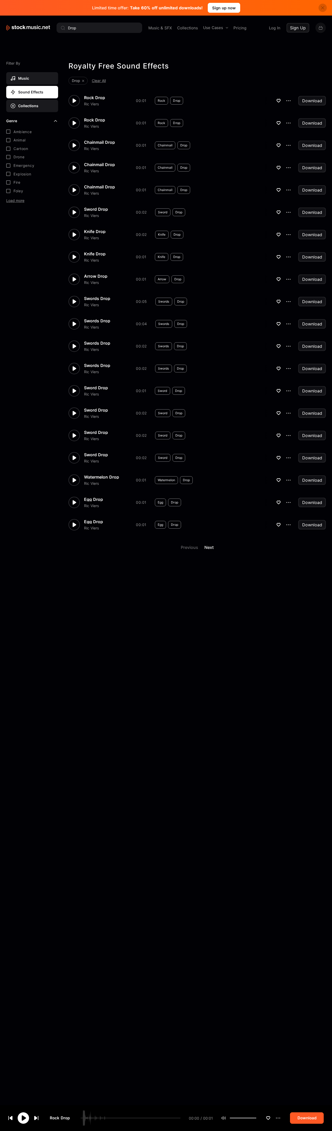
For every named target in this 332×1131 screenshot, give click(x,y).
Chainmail (165, 145)
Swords (163, 301)
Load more (15, 201)
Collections (187, 27)
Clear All (99, 80)
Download (312, 100)
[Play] (23, 1118)
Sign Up (298, 27)
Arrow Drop (95, 276)
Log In (274, 27)
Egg (160, 502)
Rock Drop (60, 1118)
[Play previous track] (10, 1118)
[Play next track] (36, 1118)
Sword (163, 212)
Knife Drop (95, 231)
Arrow (162, 279)
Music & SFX (160, 27)
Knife (162, 234)
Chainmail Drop (99, 142)
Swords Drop (97, 298)
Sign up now (224, 7)
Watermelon (166, 480)
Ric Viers (91, 104)
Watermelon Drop (101, 477)
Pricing (239, 27)
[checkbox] (32, 131)
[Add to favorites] (268, 1118)
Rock (161, 101)
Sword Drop (96, 209)
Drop (176, 101)
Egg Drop (93, 499)
